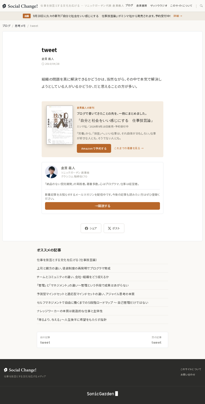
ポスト (116, 228)
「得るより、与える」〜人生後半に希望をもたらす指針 (72, 319)
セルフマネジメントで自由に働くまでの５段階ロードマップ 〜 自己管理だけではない (92, 302)
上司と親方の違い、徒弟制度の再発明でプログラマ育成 (74, 268)
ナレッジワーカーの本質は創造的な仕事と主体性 (70, 311)
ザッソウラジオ (158, 5)
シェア (93, 228)
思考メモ (20, 26)
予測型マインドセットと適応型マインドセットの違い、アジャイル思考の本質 (86, 294)
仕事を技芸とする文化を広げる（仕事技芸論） (67, 260)
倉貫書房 (141, 5)
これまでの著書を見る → (129, 148)
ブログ (129, 5)
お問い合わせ (188, 374)
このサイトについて (181, 5)
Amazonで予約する (94, 148)
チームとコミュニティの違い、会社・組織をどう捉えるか (73, 277)
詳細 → (178, 16)
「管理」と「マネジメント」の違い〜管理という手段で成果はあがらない (83, 285)
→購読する (102, 205)
